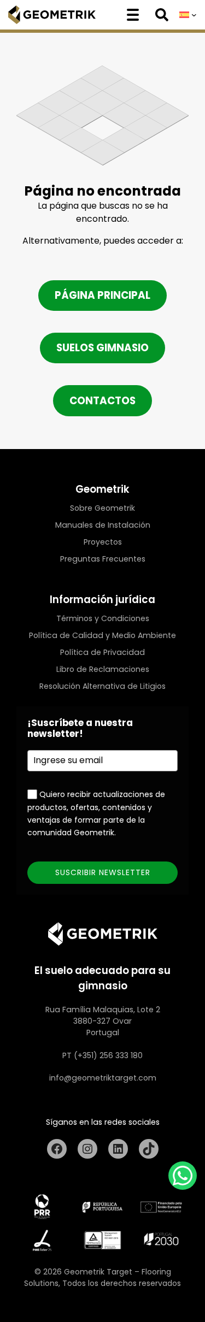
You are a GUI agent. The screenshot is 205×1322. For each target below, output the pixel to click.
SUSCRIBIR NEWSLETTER (102, 872)
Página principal (102, 295)
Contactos (102, 401)
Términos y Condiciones (102, 618)
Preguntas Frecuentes (102, 558)
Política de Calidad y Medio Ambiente (102, 635)
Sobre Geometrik (102, 508)
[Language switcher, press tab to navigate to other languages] (188, 15)
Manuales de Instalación (102, 525)
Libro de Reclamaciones (102, 669)
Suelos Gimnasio (102, 348)
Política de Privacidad (102, 652)
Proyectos (103, 541)
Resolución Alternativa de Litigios (102, 686)
